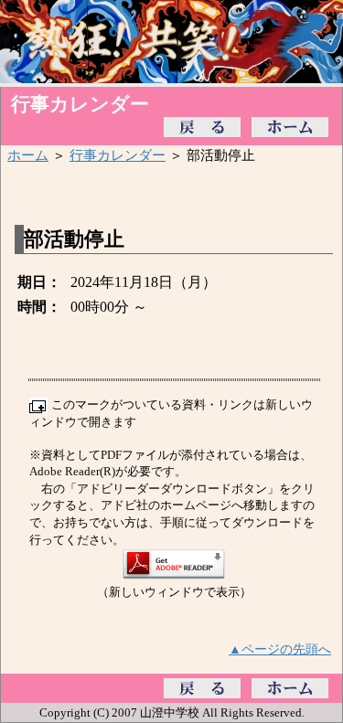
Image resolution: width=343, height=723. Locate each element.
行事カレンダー (118, 155)
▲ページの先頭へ (280, 649)
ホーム (27, 155)
